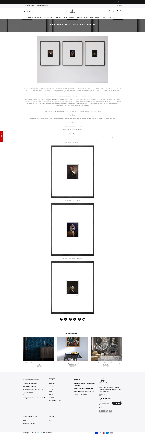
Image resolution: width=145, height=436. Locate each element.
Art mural (51, 386)
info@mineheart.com (42, 5)
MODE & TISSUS (106, 17)
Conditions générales (29, 386)
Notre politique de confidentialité (33, 389)
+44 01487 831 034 (29, 5)
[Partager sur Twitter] (65, 319)
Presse (50, 421)
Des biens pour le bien (80, 394)
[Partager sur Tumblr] (74, 319)
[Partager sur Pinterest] (70, 319)
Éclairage (51, 389)
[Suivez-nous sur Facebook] (24, 11)
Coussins (51, 397)
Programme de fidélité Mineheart (83, 388)
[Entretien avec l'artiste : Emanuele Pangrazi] (64, 326)
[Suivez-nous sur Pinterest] (33, 11)
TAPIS (65, 17)
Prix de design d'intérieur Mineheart (84, 391)
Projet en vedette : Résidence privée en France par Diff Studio (106, 363)
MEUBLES (71, 17)
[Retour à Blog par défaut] (72, 326)
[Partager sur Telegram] (79, 319)
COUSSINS (79, 17)
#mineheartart (61, 111)
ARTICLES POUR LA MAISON (91, 17)
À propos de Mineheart (30, 383)
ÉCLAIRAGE (58, 17)
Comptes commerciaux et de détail (34, 398)
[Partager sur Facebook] (61, 319)
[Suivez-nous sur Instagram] (30, 11)
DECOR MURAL (48, 17)
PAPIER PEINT (37, 17)
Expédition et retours (29, 423)
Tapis (50, 392)
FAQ (24, 421)
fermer (26, 1)
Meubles (51, 394)
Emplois (25, 395)
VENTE (115, 17)
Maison (30, 17)
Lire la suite (81, 139)
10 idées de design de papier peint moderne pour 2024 (39, 363)
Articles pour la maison (55, 400)
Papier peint (52, 383)
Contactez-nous (28, 392)
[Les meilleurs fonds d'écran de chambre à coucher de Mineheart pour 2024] (81, 326)
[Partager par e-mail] (83, 319)
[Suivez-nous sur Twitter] (27, 11)
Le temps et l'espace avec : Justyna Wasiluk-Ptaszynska (72, 363)
